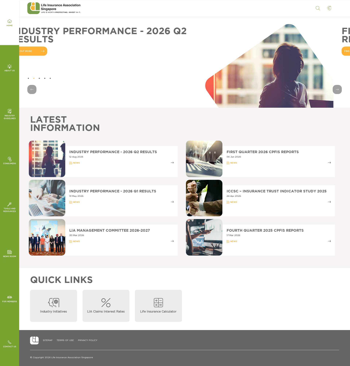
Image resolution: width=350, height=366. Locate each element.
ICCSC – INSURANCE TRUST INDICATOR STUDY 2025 (277, 191)
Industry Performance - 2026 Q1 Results (112, 191)
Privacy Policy (87, 340)
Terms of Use (65, 340)
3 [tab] (39, 78)
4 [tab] (44, 78)
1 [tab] (28, 78)
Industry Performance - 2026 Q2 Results (113, 152)
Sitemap (47, 340)
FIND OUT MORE (39, 51)
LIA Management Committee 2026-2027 (109, 230)
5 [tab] (50, 78)
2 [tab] (34, 78)
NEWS (76, 163)
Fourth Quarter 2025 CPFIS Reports (265, 230)
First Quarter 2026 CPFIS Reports (263, 152)
